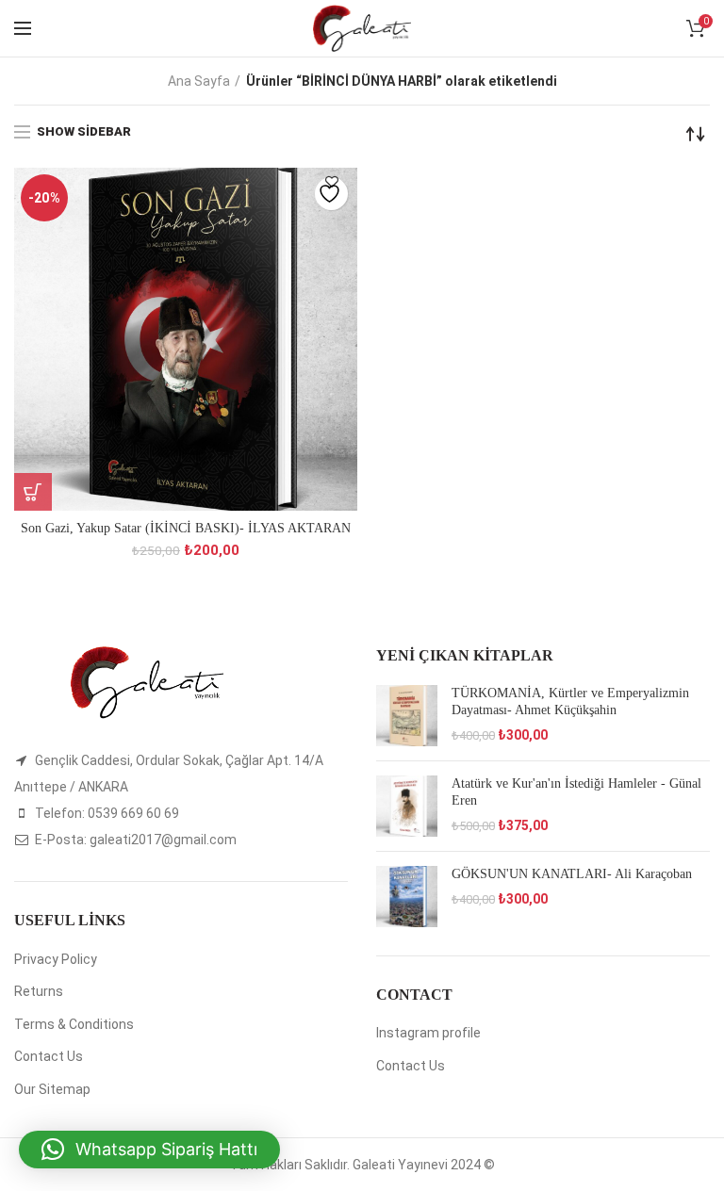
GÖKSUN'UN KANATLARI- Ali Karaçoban (572, 874)
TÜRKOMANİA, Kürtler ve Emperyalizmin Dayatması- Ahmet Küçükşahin (570, 701)
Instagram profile (428, 1032)
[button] (149, 1149)
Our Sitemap (52, 1089)
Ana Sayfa (199, 81)
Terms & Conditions (74, 1024)
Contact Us (48, 1056)
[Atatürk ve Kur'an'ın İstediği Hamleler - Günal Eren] (406, 806)
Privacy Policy (55, 959)
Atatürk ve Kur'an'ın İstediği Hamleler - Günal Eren (576, 792)
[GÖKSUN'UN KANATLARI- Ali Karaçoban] (406, 896)
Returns (38, 991)
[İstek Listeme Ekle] (331, 193)
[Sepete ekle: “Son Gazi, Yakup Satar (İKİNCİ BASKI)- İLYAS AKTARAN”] (33, 492)
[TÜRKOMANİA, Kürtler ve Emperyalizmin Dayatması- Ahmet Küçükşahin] (406, 715)
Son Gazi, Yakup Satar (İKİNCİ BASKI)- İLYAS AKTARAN (186, 528)
